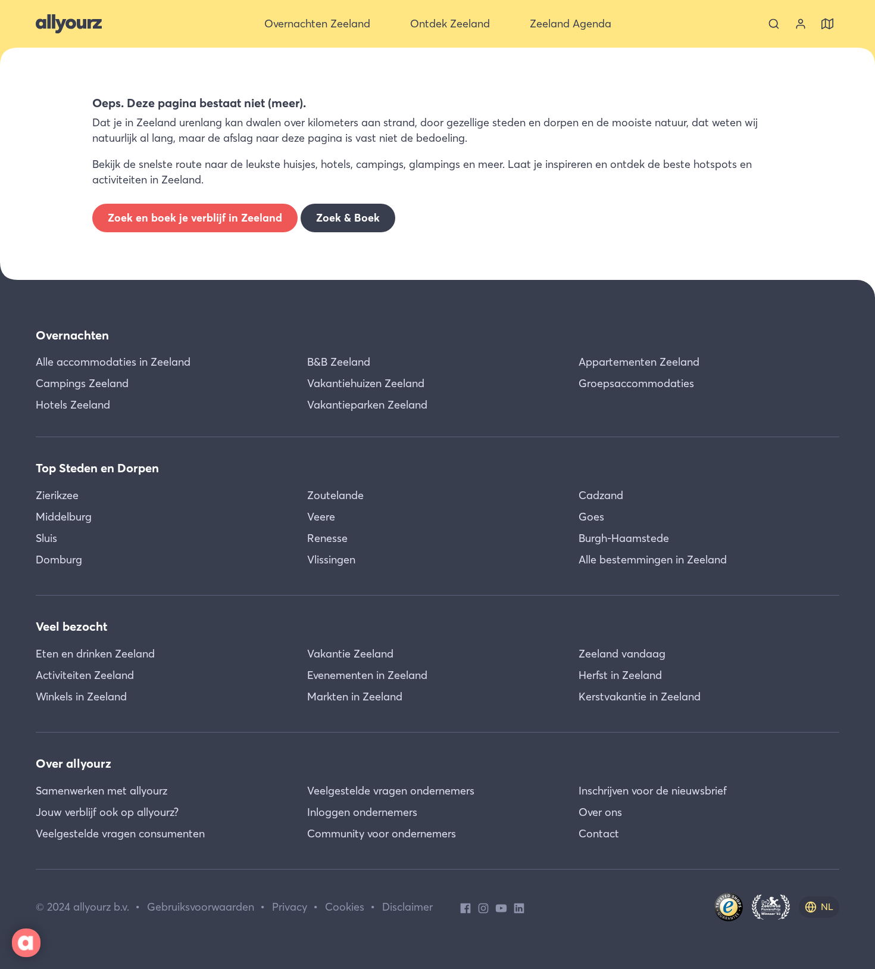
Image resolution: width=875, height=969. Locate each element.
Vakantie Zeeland (350, 653)
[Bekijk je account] (800, 24)
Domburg (59, 559)
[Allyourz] (69, 23)
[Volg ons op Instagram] (483, 907)
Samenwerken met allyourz (101, 790)
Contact (599, 833)
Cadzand (601, 495)
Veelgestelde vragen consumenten (120, 833)
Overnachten (72, 335)
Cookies (344, 907)
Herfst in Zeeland (620, 675)
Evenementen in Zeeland (367, 675)
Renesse (327, 538)
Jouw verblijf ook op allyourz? (107, 812)
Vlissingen (331, 559)
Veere (321, 517)
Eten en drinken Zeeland (95, 653)
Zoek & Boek (348, 218)
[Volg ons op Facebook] (465, 907)
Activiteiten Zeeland (85, 675)
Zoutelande (335, 495)
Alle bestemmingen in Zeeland (653, 559)
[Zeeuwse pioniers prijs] (771, 907)
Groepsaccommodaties (636, 383)
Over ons (600, 812)
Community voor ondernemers (381, 833)
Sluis (46, 538)
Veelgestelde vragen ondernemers (390, 790)
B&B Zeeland (338, 362)
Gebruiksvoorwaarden (200, 907)
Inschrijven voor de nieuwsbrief (653, 790)
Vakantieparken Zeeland (367, 405)
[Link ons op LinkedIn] (519, 907)
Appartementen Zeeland (639, 362)
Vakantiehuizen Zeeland (365, 383)
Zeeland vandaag (622, 653)
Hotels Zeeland (73, 405)
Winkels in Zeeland (81, 696)
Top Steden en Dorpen (97, 467)
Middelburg (64, 517)
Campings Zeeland (82, 383)
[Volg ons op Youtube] (501, 907)
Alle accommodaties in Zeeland (113, 362)
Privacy (289, 907)
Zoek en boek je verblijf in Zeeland (195, 218)
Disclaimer (407, 907)
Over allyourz (73, 763)
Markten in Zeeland (354, 696)
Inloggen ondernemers (362, 812)
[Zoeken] (774, 24)
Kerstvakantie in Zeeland (640, 696)
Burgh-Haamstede (624, 538)
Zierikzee (57, 495)
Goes (591, 517)
